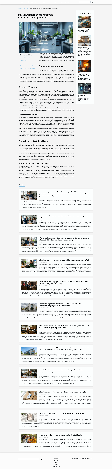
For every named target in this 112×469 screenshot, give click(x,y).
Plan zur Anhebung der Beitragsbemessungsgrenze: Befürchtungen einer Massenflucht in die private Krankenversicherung (64, 239)
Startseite (20, 8)
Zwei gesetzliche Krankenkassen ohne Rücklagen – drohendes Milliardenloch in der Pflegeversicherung (83, 98)
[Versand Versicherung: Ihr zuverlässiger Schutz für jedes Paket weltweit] (84, 21)
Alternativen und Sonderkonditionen (27, 65)
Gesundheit (33, 2)
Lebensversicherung (65, 2)
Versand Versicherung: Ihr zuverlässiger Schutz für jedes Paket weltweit (84, 30)
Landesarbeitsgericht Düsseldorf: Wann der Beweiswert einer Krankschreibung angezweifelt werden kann (60, 305)
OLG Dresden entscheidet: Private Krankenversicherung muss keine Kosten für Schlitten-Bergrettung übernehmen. (65, 327)
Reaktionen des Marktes (24, 63)
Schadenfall (54, 2)
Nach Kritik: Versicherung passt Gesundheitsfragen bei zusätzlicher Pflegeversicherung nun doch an (62, 371)
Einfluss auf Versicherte (24, 60)
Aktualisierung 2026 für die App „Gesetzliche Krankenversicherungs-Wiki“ (64, 260)
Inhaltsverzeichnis (26, 55)
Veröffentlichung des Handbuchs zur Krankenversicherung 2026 (61, 413)
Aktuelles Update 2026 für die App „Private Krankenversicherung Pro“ (63, 392)
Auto (44, 2)
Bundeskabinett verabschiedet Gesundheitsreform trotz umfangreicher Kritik (63, 217)
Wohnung (23, 2)
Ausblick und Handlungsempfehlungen (27, 68)
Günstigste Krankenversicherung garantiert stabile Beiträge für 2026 (62, 435)
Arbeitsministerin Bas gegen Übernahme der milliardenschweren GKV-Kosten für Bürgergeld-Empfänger (63, 283)
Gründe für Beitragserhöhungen (26, 57)
